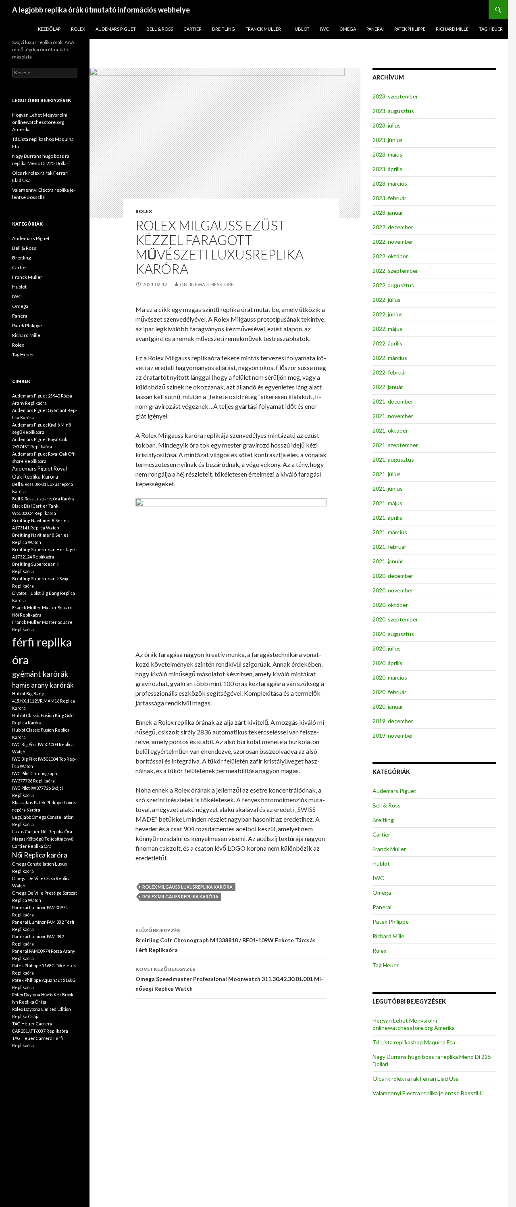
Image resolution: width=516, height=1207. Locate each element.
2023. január (387, 212)
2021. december (392, 401)
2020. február (389, 691)
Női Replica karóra (39, 855)
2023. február (389, 198)
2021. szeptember (395, 444)
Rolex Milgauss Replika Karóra (180, 896)
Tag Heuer (491, 28)
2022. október (390, 256)
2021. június (387, 488)
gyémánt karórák (40, 673)
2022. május (387, 328)
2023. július (386, 125)
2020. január (387, 706)
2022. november (392, 241)
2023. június (387, 139)
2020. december (392, 575)
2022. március (389, 357)
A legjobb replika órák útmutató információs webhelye (101, 9)
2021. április (387, 517)
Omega (347, 28)
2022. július (386, 299)
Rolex (78, 28)
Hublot (300, 28)
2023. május (387, 154)
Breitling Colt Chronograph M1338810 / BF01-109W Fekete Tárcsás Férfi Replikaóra (225, 940)
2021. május (387, 503)
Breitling (223, 28)
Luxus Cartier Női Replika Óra (42, 831)
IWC (324, 28)
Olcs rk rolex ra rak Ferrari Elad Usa (415, 1078)
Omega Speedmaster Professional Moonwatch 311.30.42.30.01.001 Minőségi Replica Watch (229, 979)
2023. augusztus (393, 110)
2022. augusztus (393, 285)
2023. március (389, 183)
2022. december (392, 227)
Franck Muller (263, 28)
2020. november (392, 590)
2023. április (387, 168)
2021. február (389, 546)
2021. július (386, 474)
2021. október (390, 430)
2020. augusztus (393, 633)
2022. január (387, 386)
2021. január (387, 561)
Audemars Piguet (116, 28)
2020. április (387, 662)
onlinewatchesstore (207, 284)
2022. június (387, 314)
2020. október (390, 604)
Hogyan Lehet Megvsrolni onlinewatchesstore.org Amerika (413, 1024)
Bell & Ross (159, 28)
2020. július (386, 648)
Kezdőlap (49, 28)
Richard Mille (452, 28)
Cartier (192, 28)
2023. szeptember (395, 96)
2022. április (387, 343)
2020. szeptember (395, 619)
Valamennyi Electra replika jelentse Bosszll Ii (427, 1093)
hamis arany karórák (43, 685)
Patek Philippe (409, 28)
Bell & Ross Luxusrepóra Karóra (43, 498)
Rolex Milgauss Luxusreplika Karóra (187, 886)
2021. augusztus (393, 459)
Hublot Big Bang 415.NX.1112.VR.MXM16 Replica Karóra (43, 701)
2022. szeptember (395, 270)
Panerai (375, 28)
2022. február (389, 372)
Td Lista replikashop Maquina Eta (413, 1042)
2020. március (389, 677)
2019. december (392, 721)
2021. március (389, 532)
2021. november (392, 415)
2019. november (392, 735)
